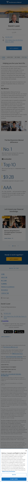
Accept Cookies (14, 479)
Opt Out (14, 474)
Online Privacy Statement (8, 471)
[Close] (26, 450)
